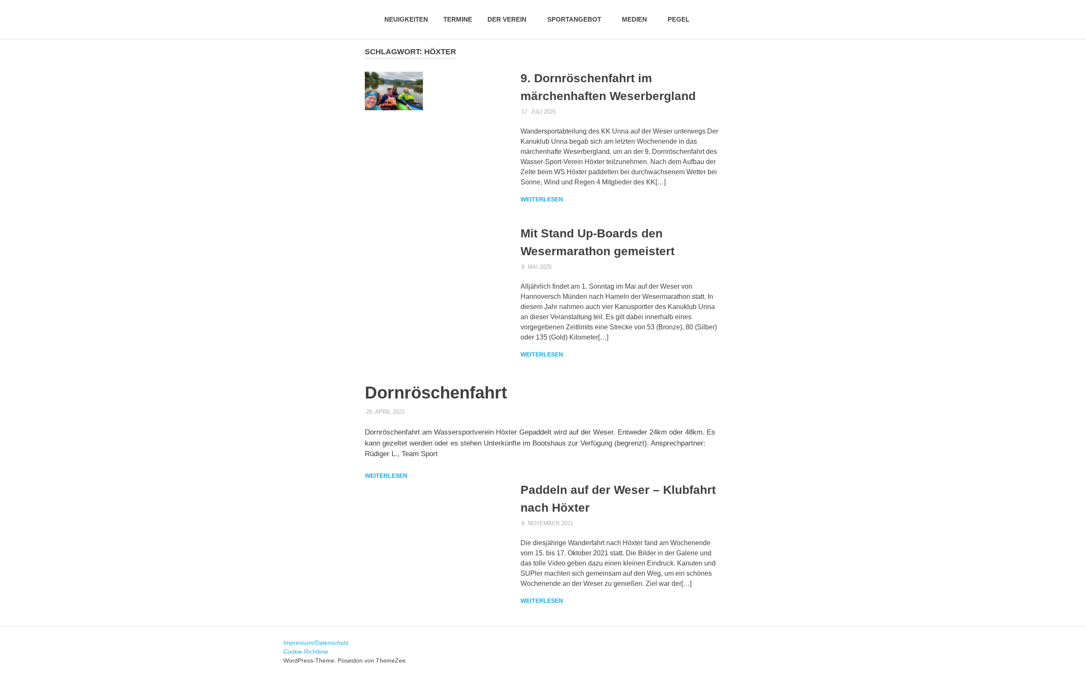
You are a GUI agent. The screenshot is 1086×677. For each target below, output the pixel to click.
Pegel (678, 19)
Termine (457, 19)
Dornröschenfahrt (436, 392)
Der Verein (506, 19)
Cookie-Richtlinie (305, 651)
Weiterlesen (542, 199)
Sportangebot (574, 19)
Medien (634, 19)
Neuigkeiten (406, 19)
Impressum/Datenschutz (316, 642)
